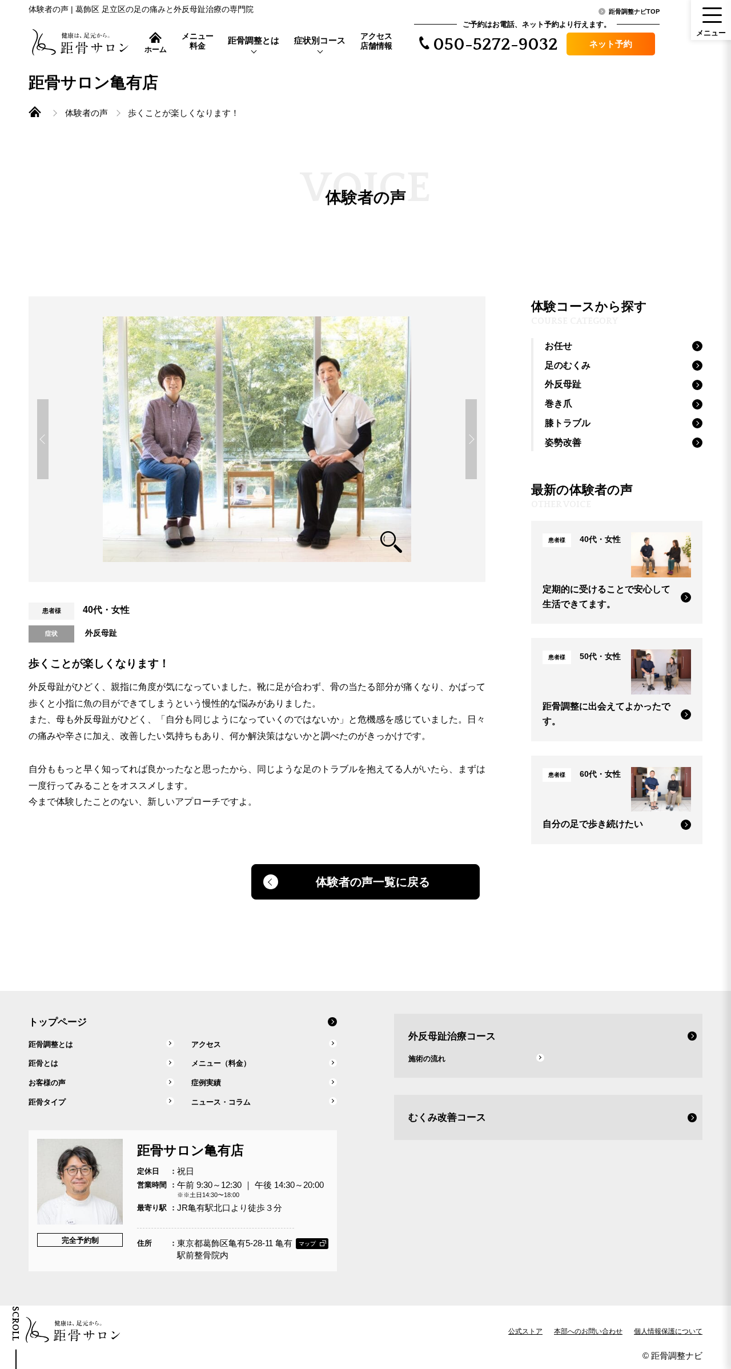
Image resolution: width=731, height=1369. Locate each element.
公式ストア (525, 1331)
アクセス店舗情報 (376, 40)
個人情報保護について (668, 1331)
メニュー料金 (198, 40)
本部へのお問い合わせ (588, 1331)
